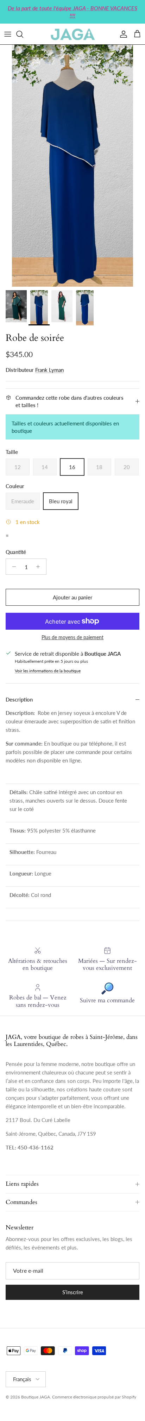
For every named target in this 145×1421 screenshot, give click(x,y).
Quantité (16, 552)
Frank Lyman (49, 370)
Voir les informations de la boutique (48, 670)
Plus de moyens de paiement (72, 637)
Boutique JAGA (35, 1397)
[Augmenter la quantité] (40, 566)
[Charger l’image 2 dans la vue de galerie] (72, 166)
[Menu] (7, 34)
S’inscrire (72, 1292)
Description (19, 699)
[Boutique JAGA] (72, 34)
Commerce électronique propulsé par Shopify (94, 1397)
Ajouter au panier (72, 597)
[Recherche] (23, 34)
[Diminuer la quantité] (12, 566)
